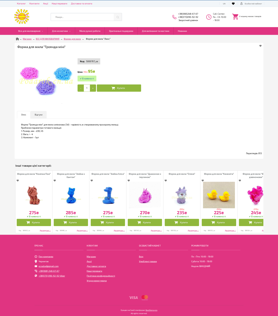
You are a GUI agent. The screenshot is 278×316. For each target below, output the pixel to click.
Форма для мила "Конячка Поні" (34, 173)
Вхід (141, 256)
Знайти (118, 17)
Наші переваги (59, 3)
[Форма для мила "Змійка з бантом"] (71, 195)
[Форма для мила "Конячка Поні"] (34, 195)
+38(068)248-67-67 (188, 14)
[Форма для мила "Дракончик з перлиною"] (145, 195)
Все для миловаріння (29, 31)
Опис (23, 114)
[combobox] (86, 17)
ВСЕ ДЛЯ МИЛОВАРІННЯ (47, 39)
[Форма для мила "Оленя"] (182, 195)
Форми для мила (72, 39)
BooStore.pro (151, 310)
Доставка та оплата (81, 3)
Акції (45, 3)
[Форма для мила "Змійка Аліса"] (108, 195)
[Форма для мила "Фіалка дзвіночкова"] (256, 195)
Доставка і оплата (96, 266)
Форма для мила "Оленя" (182, 173)
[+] (93, 88)
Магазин (27, 39)
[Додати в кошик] (119, 88)
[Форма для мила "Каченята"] (219, 195)
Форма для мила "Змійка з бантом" (71, 175)
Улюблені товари (148, 261)
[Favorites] (234, 3)
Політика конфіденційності (101, 275)
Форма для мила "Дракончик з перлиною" (145, 175)
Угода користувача (97, 280)
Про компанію (46, 256)
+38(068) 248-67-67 (49, 271)
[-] (81, 88)
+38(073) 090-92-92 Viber (52, 275)
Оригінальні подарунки (121, 31)
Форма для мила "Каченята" (219, 173)
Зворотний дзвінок (188, 20)
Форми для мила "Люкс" (98, 39)
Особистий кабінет (253, 3)
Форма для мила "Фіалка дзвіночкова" (256, 175)
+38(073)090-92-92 (188, 17)
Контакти (34, 3)
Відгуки (38, 114)
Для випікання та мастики (155, 31)
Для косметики (60, 31)
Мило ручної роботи (89, 31)
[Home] (17, 38)
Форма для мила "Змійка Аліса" (108, 173)
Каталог (21, 3)
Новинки (182, 31)
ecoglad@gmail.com (49, 266)
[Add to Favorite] (260, 45)
